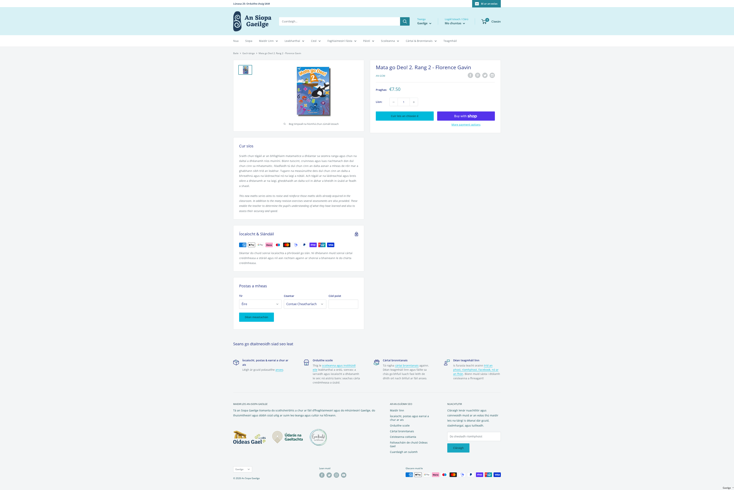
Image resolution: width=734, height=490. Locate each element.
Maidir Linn (266, 41)
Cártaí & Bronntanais (419, 41)
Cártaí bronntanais (402, 431)
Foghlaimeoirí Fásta (339, 41)
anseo (279, 369)
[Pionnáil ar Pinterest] (477, 75)
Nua (236, 41)
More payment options (466, 125)
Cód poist (335, 296)
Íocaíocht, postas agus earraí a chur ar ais (409, 418)
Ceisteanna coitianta (403, 437)
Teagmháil (450, 41)
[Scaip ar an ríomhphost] (492, 75)
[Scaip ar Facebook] (470, 75)
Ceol (314, 41)
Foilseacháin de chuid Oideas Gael (409, 444)
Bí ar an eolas (489, 3)
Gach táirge (248, 53)
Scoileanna (388, 41)
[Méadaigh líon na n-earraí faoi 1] (414, 102)
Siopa (248, 41)
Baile (236, 53)
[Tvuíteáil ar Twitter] (485, 75)
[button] (728, 488)
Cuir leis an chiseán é (404, 116)
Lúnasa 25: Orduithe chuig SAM (251, 3)
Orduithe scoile (400, 425)
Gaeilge (239, 469)
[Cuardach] (405, 21)
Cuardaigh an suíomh (404, 452)
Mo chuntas (453, 23)
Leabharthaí (292, 41)
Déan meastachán (256, 317)
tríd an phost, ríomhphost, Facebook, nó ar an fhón (476, 370)
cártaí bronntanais (407, 365)
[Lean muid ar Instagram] (336, 475)
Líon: (379, 102)
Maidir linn (397, 410)
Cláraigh (458, 448)
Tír (241, 296)
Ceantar (289, 296)
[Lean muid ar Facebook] (322, 475)
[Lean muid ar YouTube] (343, 475)
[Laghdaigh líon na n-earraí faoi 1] (394, 102)
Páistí (366, 41)
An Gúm (380, 75)
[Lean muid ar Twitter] (329, 475)
